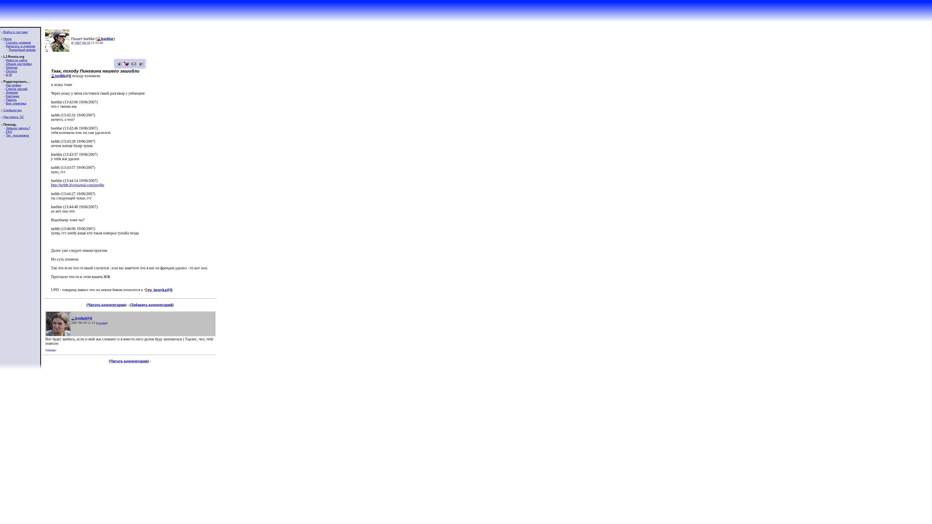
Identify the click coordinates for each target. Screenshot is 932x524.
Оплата (11, 71)
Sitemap (11, 67)
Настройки (13, 85)
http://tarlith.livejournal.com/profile (77, 185)
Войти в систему (15, 32)
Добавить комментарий (151, 305)
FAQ (9, 132)
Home (7, 39)
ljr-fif (9, 75)
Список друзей (16, 89)
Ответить (50, 350)
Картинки (12, 96)
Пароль (11, 100)
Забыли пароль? (18, 128)
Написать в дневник (20, 46)
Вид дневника (16, 103)
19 (88, 43)
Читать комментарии (106, 305)
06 (84, 43)
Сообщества (12, 110)
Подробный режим (22, 50)
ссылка (102, 323)
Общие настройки (19, 64)
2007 (78, 43)
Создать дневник (18, 42)
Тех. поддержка (17, 135)
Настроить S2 (13, 117)
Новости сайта (16, 60)
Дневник (12, 92)
